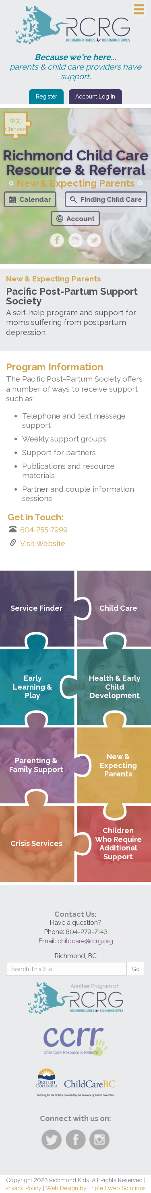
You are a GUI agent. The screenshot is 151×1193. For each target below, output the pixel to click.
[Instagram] (75, 240)
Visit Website (42, 543)
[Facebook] (57, 240)
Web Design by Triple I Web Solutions (96, 1188)
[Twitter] (94, 240)
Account (80, 219)
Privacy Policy (23, 1188)
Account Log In (95, 96)
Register (46, 96)
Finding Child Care (111, 199)
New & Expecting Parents (53, 278)
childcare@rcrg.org (85, 941)
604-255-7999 (44, 530)
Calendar (35, 199)
